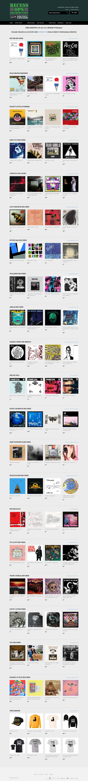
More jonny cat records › (73, 609)
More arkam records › (73, 307)
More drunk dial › (74, 375)
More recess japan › (74, 509)
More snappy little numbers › (72, 106)
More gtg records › (74, 642)
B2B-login (68, 23)
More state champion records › (71, 408)
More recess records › (73, 38)
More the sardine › (74, 710)
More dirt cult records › (73, 140)
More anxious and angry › (72, 173)
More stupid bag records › (72, 240)
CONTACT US (42, 32)
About (46, 774)
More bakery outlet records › (72, 677)
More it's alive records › (73, 542)
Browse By (61, 23)
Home (11, 23)
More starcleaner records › (72, 475)
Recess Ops (15, 777)
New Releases (31, 23)
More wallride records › (73, 273)
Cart (75, 12)
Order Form (52, 23)
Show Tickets (18, 23)
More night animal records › (72, 575)
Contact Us (41, 774)
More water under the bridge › (71, 342)
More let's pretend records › (72, 207)
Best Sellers (40, 23)
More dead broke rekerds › (72, 73)
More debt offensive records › (71, 442)
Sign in (67, 9)
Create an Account (74, 9)
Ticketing (51, 774)
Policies (35, 774)
